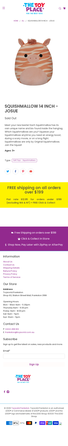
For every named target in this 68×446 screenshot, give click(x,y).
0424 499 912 (12, 329)
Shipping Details (11, 267)
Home (16, 21)
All (23, 21)
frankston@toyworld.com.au (19, 332)
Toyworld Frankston (20, 408)
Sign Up (34, 364)
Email (6, 350)
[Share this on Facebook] (15, 171)
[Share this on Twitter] (8, 171)
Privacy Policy (10, 273)
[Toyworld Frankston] (34, 8)
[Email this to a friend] (31, 171)
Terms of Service (11, 277)
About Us (7, 261)
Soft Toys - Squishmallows (24, 160)
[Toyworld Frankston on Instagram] (8, 392)
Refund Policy (10, 270)
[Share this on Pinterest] (23, 171)
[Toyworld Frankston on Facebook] (4, 392)
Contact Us (8, 264)
